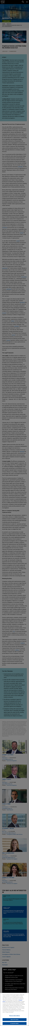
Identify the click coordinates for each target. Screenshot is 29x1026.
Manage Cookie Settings (14, 1015)
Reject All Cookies (14, 1019)
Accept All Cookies (14, 1023)
